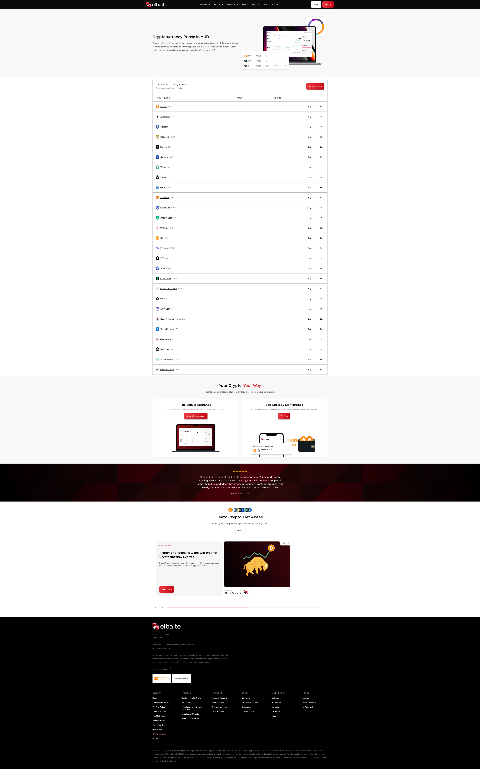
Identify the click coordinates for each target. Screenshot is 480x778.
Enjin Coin (165, 309)
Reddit (274, 716)
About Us (305, 698)
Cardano (164, 157)
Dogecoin (165, 137)
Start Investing (315, 86)
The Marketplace (159, 716)
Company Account (219, 707)
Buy (309, 106)
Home (154, 698)
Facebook (276, 711)
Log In (316, 4)
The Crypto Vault (159, 711)
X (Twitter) (276, 702)
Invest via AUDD (159, 720)
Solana (163, 147)
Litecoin (164, 127)
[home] (157, 4)
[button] (205, 4)
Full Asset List (307, 707)
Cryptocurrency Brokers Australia (192, 708)
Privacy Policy (248, 711)
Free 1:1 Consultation (190, 718)
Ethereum (165, 116)
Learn (266, 4)
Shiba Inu (164, 197)
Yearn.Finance (167, 329)
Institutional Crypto (190, 714)
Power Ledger (167, 359)
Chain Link (165, 207)
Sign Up (328, 4)
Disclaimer (246, 698)
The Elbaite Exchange (161, 702)
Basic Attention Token (170, 319)
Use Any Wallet (158, 707)
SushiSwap (165, 339)
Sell (321, 106)
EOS (162, 258)
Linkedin (275, 698)
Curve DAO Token (168, 288)
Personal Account (219, 698)
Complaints (246, 707)
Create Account (159, 734)
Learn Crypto (157, 729)
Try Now (284, 416)
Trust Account (218, 711)
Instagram (276, 707)
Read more (166, 589)
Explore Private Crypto (191, 698)
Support (275, 4)
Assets (245, 4)
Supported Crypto (159, 725)
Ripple (163, 177)
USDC (163, 187)
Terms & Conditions (250, 702)
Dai (162, 238)
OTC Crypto (187, 702)
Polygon (164, 248)
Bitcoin (163, 106)
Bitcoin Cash (166, 218)
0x (161, 298)
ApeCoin (164, 268)
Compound (165, 278)
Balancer (164, 349)
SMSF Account (218, 702)
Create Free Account (195, 416)
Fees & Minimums (309, 702)
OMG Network (167, 369)
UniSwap (164, 228)
